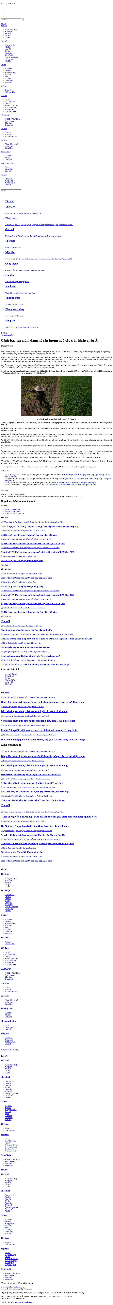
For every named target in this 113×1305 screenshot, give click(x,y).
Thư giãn (8, 160)
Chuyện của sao (10, 72)
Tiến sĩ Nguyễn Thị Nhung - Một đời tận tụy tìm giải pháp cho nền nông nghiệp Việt (40, 526)
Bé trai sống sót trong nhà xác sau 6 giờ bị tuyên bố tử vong (34, 711)
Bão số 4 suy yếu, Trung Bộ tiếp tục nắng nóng (22, 560)
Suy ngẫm (8, 171)
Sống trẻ (4, 175)
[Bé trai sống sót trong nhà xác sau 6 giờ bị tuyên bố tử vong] (22, 707)
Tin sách (8, 185)
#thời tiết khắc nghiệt (12, 511)
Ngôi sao (8, 68)
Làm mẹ (8, 134)
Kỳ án (7, 51)
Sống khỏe (9, 148)
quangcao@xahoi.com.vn (24, 1302)
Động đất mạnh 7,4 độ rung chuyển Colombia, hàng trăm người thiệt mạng (43, 702)
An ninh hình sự (11, 674)
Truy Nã (8, 49)
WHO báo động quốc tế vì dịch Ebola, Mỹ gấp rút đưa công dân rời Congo (43, 739)
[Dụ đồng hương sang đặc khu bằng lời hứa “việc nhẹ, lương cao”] (24, 652)
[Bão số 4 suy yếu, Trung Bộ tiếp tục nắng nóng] (18, 556)
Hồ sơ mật (8, 55)
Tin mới (5, 621)
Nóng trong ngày (11, 29)
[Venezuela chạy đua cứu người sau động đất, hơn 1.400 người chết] (25, 716)
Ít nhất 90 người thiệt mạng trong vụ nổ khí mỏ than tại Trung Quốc (39, 730)
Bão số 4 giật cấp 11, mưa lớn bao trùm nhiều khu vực (25, 647)
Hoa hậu (8, 74)
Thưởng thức (5, 152)
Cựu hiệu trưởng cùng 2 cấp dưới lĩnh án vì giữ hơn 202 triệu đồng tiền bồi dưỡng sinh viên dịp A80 (46, 639)
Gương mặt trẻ (10, 183)
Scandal (8, 70)
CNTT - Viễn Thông (12, 119)
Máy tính (8, 123)
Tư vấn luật (9, 59)
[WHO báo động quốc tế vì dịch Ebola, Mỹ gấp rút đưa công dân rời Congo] (28, 735)
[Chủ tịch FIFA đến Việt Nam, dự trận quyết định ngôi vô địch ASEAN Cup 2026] (30, 548)
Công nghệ (9, 682)
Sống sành (9, 169)
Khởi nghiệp (9, 109)
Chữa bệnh (9, 146)
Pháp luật (4, 41)
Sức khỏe (4, 140)
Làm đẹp (8, 82)
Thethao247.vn (10, 680)
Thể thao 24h (10, 92)
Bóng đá (8, 90)
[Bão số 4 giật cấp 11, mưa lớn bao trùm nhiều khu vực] (20, 643)
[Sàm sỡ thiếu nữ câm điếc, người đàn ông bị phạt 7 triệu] (21, 574)
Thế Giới (4, 26)
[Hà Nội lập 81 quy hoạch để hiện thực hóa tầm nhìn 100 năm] (23, 531)
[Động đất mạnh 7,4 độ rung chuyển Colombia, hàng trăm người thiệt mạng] (28, 697)
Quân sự (8, 33)
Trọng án (8, 53)
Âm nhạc (8, 78)
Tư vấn (7, 99)
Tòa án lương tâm (11, 57)
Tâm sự (8, 132)
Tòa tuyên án (9, 45)
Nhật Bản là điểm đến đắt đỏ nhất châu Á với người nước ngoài (73, 483)
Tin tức (3, 24)
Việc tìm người (10, 111)
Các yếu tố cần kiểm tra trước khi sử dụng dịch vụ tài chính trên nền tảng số (35, 664)
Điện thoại (9, 125)
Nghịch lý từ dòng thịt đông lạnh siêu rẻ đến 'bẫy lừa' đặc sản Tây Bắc (33, 543)
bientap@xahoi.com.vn (15, 1287)
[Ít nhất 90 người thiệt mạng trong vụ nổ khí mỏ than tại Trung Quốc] (25, 725)
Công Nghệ (5, 115)
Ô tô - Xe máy (10, 121)
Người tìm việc (10, 101)
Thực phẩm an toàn (12, 144)
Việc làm (4, 96)
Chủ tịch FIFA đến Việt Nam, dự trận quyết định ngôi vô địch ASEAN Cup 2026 (37, 552)
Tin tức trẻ (8, 179)
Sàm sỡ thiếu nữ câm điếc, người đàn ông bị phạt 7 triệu (26, 578)
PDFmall (8, 684)
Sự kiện (5, 692)
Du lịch (7, 158)
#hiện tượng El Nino (12, 509)
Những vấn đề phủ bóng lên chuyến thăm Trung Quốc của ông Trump (33, 800)
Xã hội (7, 678)
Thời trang (9, 80)
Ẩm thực (8, 156)
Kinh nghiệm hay (11, 136)
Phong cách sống (7, 163)
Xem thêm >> (6, 565)
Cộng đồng (9, 181)
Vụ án (7, 37)
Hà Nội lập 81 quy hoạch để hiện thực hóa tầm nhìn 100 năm (29, 535)
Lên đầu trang (13, 1049)
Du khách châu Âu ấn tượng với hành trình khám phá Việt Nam (74, 485)
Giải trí (3, 65)
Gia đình (4, 129)
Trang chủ (4, 1049)
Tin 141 (8, 61)
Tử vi (7, 167)
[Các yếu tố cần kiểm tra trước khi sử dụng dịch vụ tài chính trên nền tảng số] (28, 660)
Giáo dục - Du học (11, 105)
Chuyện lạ (8, 31)
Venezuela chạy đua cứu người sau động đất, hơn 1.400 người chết (38, 720)
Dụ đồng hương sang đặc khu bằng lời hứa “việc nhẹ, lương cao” (30, 656)
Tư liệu (7, 35)
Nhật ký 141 (9, 676)
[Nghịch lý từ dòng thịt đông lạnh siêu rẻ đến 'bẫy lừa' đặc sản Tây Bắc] (26, 539)
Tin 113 (8, 47)
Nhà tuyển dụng (11, 107)
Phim (7, 76)
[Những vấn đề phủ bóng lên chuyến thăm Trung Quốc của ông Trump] (26, 796)
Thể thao (4, 86)
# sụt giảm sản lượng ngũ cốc (15, 513)
